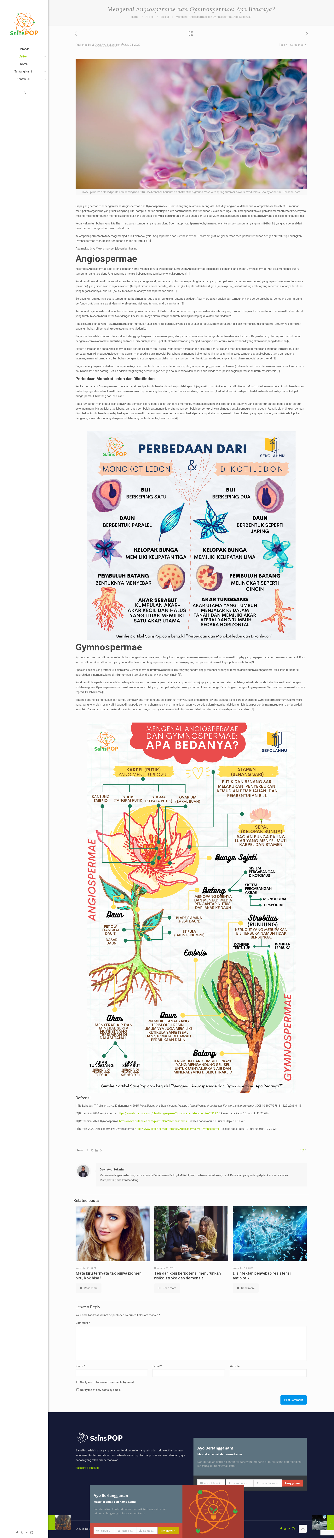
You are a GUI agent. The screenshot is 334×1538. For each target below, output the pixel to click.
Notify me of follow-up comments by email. (107, 1382)
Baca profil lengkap (87, 1467)
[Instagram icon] (31, 1532)
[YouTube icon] (26, 1532)
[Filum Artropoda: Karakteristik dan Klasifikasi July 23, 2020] (59, 1522)
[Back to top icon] (303, 1529)
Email (157, 1366)
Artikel (149, 16)
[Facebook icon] (17, 1532)
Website (235, 1366)
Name (80, 1366)
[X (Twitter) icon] (21, 1532)
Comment (83, 1322)
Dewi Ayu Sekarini (106, 44)
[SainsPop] (24, 22)
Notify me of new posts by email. (100, 1389)
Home (134, 16)
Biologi (165, 16)
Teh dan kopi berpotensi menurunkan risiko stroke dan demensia (187, 1275)
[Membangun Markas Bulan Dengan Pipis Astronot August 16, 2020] (323, 1522)
